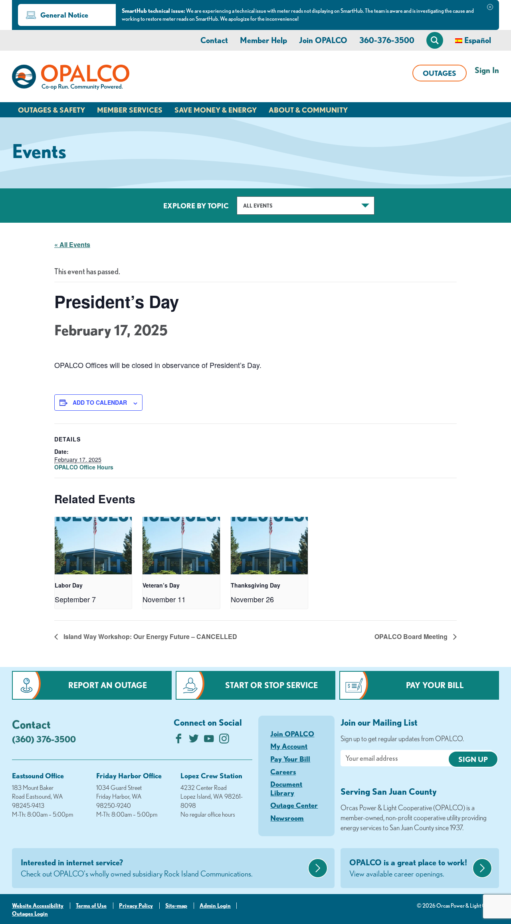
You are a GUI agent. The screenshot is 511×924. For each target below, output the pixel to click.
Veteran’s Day (161, 585)
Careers (283, 772)
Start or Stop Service (271, 685)
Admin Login (215, 905)
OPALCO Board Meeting (411, 636)
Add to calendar (100, 402)
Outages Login (30, 913)
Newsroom (287, 818)
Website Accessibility (37, 905)
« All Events (72, 244)
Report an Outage (107, 685)
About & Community (308, 110)
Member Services (129, 110)
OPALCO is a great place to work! (408, 868)
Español (477, 40)
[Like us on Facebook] (179, 740)
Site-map (176, 905)
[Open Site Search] (434, 40)
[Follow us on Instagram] (224, 740)
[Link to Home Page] (70, 79)
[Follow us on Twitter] (194, 740)
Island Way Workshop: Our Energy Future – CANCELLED (149, 636)
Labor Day (69, 585)
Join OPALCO (323, 40)
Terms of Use (91, 905)
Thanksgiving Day (255, 585)
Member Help (263, 40)
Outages (439, 73)
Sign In (487, 70)
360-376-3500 (386, 40)
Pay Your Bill (435, 685)
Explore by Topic (196, 206)
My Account (288, 746)
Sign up (473, 759)
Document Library (286, 788)
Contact (214, 40)
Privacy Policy (136, 905)
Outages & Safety (51, 110)
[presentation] (93, 546)
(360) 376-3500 (44, 739)
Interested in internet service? (137, 868)
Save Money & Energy (215, 110)
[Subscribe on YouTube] (209, 740)
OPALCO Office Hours (83, 467)
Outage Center (294, 805)
